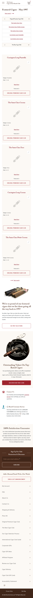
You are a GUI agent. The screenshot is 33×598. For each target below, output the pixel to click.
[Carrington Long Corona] (16, 203)
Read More (16, 84)
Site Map (24, 591)
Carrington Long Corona (16, 39)
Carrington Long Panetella (16, 35)
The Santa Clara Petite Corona (16, 27)
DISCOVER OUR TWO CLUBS (16, 383)
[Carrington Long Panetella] (16, 69)
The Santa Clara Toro (16, 23)
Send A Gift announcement (16, 479)
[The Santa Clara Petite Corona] (16, 248)
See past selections (16, 326)
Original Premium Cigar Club (16, 93)
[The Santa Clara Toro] (16, 158)
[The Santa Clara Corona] (16, 114)
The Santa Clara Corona (16, 31)
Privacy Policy (9, 591)
